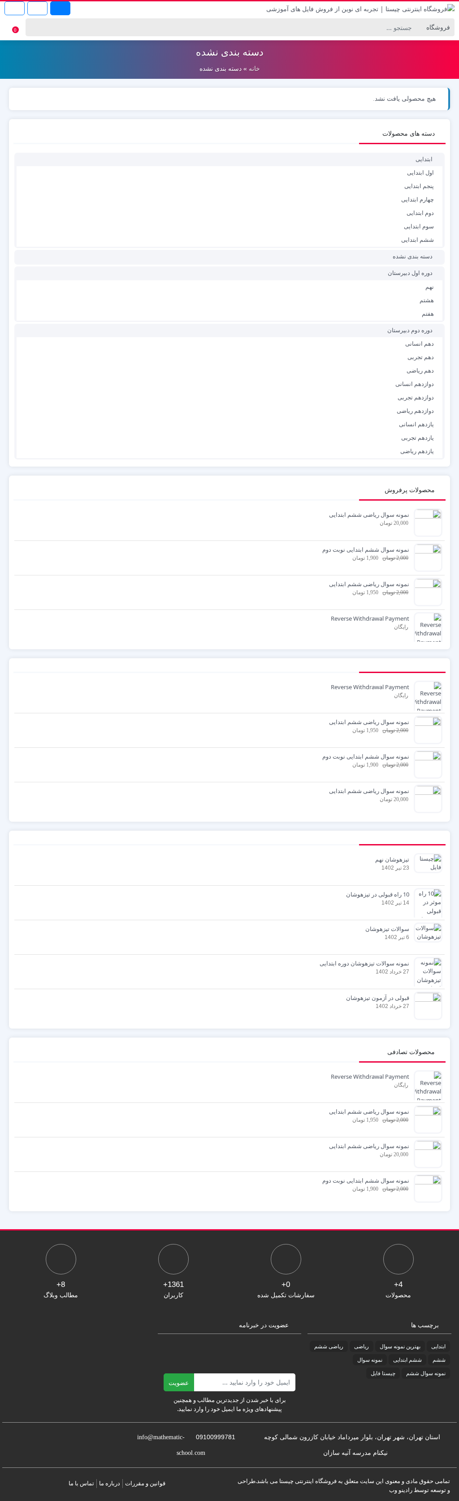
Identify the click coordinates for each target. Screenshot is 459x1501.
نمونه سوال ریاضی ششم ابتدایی (369, 514)
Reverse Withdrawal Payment (370, 618)
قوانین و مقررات (145, 1483)
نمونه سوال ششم (426, 1373)
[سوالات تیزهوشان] (425, 932)
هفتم (428, 313)
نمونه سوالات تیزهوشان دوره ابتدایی (364, 963)
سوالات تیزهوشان (387, 929)
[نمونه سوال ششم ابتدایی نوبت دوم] (425, 557)
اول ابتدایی (420, 172)
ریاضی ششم (328, 1346)
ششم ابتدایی (417, 240)
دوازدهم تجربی (416, 397)
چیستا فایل (383, 1373)
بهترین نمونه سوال (400, 1346)
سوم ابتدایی (419, 226)
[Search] (34, 27)
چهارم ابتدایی (417, 199)
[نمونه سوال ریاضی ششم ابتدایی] (425, 522)
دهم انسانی (419, 343)
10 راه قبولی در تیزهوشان (377, 894)
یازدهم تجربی (417, 437)
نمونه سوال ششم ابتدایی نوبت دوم (365, 549)
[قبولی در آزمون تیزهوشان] (425, 1005)
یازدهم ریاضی (417, 451)
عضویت (179, 1382)
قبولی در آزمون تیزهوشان (377, 998)
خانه (254, 68)
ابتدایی (424, 159)
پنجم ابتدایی (419, 186)
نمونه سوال (369, 1360)
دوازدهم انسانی (414, 384)
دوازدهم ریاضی (415, 411)
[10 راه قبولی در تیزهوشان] (425, 906)
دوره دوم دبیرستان (410, 330)
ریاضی (361, 1346)
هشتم (427, 300)
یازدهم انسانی (416, 424)
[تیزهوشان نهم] (425, 862)
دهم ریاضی (420, 370)
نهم (429, 287)
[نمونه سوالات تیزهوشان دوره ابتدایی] (425, 975)
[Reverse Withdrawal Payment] (425, 630)
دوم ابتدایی (420, 213)
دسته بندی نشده (413, 256)
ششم (439, 1360)
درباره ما (109, 1483)
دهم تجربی (420, 357)
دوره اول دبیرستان (410, 273)
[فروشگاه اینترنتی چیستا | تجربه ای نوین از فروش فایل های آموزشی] (360, 8)
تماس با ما (81, 1483)
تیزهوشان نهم (392, 859)
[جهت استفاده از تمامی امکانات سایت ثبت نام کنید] (60, 8)
